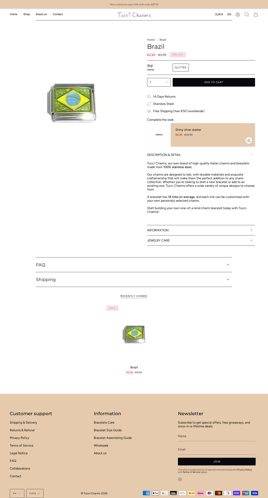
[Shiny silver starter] (159, 135)
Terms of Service (21, 445)
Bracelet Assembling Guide (113, 438)
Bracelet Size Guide (108, 430)
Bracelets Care (104, 422)
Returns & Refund (22, 430)
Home (151, 39)
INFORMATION (158, 230)
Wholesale (101, 445)
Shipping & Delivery (23, 422)
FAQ (40, 264)
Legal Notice (19, 453)
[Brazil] (134, 333)
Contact (15, 476)
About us (100, 453)
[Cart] (255, 14)
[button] (26, 14)
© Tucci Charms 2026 (94, 493)
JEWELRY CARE (158, 240)
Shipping (46, 279)
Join (216, 461)
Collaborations (20, 468)
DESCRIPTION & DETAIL (164, 155)
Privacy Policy (19, 438)
